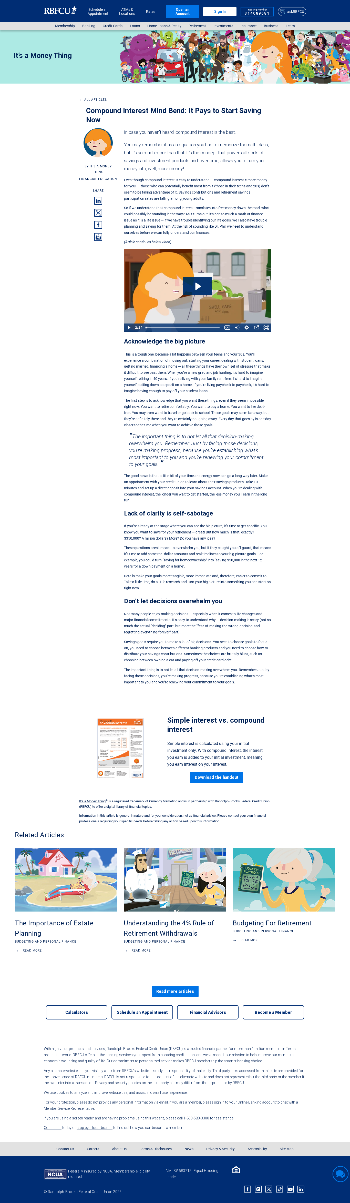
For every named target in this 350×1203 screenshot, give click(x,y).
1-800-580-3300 (196, 1118)
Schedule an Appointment (98, 11)
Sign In (220, 11)
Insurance (248, 26)
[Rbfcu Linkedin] (300, 1189)
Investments (223, 26)
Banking (88, 26)
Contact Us (65, 1149)
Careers (93, 1149)
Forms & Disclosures (155, 1149)
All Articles (93, 100)
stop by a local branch (94, 1128)
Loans (135, 26)
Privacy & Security (220, 1149)
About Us (119, 1149)
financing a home (163, 366)
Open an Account (183, 11)
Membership (65, 26)
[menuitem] (65, 26)
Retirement (197, 26)
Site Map (287, 1149)
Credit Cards (112, 26)
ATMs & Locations (127, 11)
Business (271, 26)
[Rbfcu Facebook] (247, 1189)
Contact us (52, 1128)
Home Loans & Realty (164, 26)
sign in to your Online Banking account (245, 1102)
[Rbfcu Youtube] (290, 1189)
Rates (150, 11)
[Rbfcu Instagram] (258, 1189)
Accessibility (257, 1149)
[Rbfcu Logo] (61, 11)
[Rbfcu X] (269, 1189)
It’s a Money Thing (43, 55)
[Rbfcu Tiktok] (279, 1189)
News (188, 1149)
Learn (290, 26)
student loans (252, 360)
